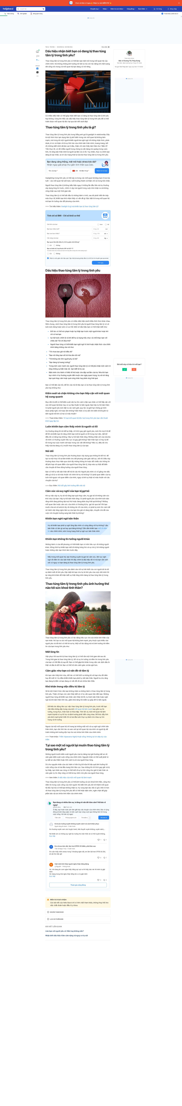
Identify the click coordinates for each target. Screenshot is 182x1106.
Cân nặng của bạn (52, 238)
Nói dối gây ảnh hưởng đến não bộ (71, 485)
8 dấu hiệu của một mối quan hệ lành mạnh (75, 777)
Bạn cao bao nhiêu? (53, 233)
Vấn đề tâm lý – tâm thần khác (65, 47)
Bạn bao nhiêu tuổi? (53, 229)
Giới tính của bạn (52, 224)
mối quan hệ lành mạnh (83, 709)
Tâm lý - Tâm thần (50, 47)
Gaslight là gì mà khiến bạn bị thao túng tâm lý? (79, 206)
